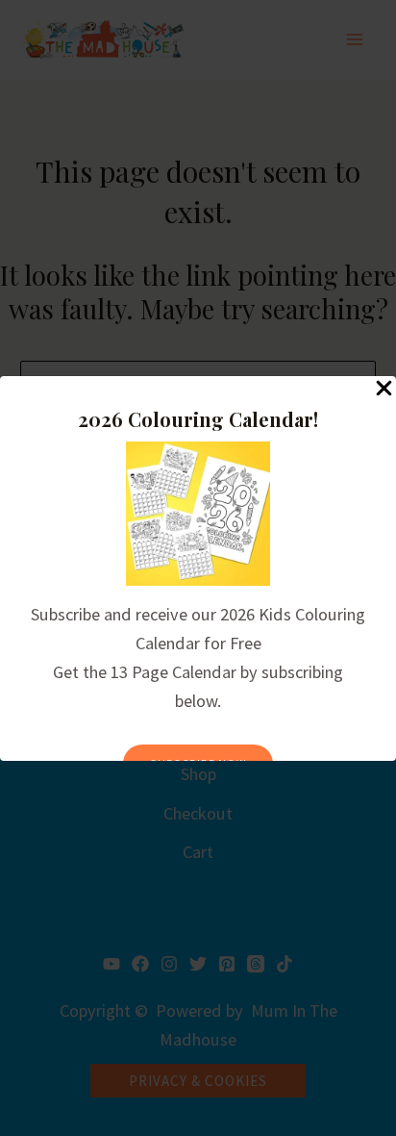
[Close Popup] (384, 389)
